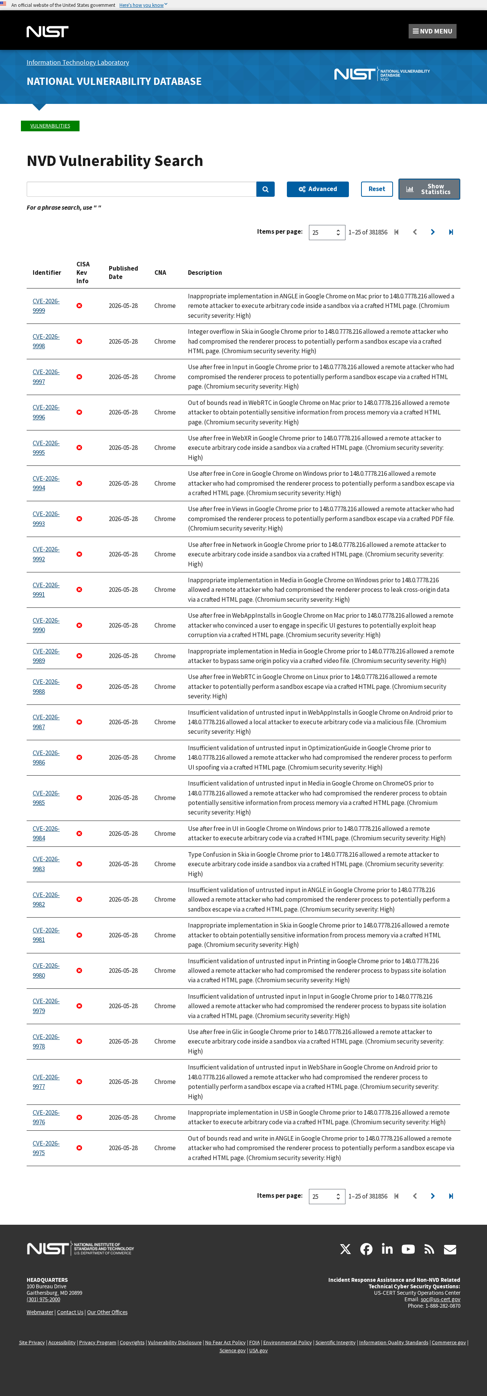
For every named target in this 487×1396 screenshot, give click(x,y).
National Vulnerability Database (114, 81)
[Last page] (451, 232)
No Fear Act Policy (225, 1342)
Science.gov (233, 1350)
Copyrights (132, 1342)
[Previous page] (414, 232)
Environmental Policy (287, 1342)
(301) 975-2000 (43, 1299)
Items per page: (280, 231)
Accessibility (62, 1342)
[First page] (396, 232)
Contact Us (70, 1312)
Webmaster (40, 1312)
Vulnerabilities (50, 125)
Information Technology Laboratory (78, 62)
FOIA (254, 1342)
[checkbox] (429, 189)
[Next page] (433, 232)
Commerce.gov (449, 1342)
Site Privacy (32, 1342)
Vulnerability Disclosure (175, 1342)
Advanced (323, 189)
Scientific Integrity (335, 1342)
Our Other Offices (107, 1312)
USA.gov (258, 1350)
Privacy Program (97, 1342)
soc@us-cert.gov (440, 1299)
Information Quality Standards (393, 1342)
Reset (377, 189)
